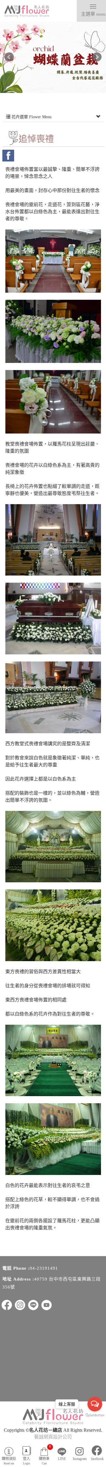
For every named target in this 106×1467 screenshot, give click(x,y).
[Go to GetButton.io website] (94, 1415)
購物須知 (9, 1461)
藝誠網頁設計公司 (53, 1436)
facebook (8, 155)
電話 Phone (14, 1268)
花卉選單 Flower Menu (31, 117)
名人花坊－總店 (27, 11)
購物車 (45, 1454)
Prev (9, 57)
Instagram (80, 1459)
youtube (46, 1305)
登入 (26, 1461)
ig (20, 1305)
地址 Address (16, 1279)
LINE (62, 1459)
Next (97, 57)
